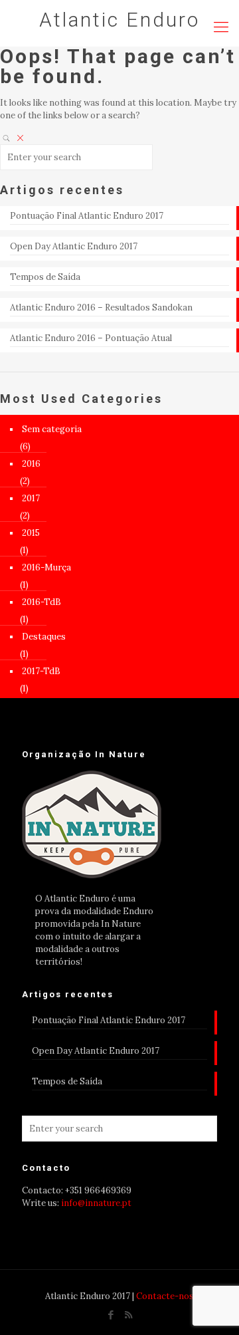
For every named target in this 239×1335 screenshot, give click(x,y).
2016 (31, 463)
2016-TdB (41, 602)
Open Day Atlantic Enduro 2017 (73, 246)
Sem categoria (52, 429)
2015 (31, 533)
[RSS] (128, 1314)
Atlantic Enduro (119, 19)
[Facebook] (111, 1314)
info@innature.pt (96, 1203)
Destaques (44, 636)
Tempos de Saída (45, 277)
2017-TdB (41, 671)
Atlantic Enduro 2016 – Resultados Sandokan (101, 307)
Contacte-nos (165, 1296)
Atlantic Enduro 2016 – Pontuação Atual (91, 338)
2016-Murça (46, 567)
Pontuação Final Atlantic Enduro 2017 (86, 215)
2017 (31, 498)
